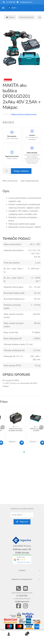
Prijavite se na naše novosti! (22, 508)
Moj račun (9, 634)
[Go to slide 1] (20, 452)
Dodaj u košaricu (21, 171)
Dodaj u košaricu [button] (22, 443)
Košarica (23, 632)
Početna (11, 17)
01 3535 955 (10, 2)
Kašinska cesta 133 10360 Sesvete (22, 551)
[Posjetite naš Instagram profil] (25, 606)
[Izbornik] (3, 7)
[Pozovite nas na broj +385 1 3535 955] (18, 588)
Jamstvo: (32, 135)
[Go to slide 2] (22, 452)
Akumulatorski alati (26, 17)
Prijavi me (23, 521)
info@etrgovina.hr (26, 2)
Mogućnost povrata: (12, 156)
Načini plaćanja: (32, 153)
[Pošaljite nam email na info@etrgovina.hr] (25, 588)
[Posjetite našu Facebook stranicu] (18, 606)
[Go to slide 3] (24, 452)
